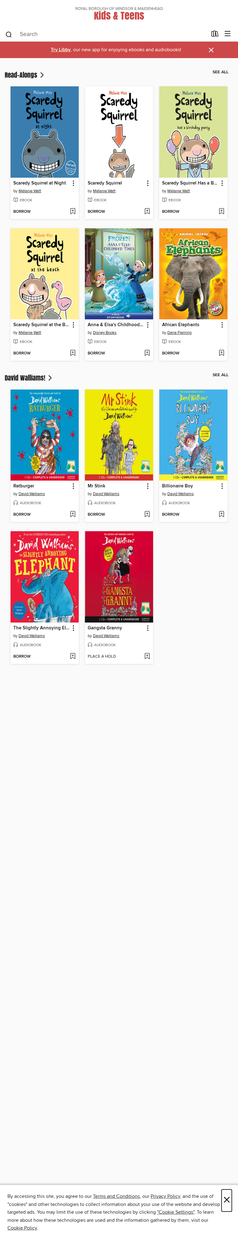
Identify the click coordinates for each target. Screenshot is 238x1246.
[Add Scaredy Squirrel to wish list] (147, 212)
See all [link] (220, 72)
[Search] (9, 34)
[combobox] (106, 34)
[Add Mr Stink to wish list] (147, 515)
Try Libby (61, 50)
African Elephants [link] (180, 325)
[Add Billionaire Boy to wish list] (221, 515)
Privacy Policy (165, 1196)
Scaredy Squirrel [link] (105, 183)
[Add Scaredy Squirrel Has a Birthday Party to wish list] (221, 212)
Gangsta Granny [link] (105, 628)
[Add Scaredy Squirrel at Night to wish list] (73, 212)
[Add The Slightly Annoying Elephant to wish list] (73, 657)
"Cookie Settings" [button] (175, 1212)
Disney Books (105, 332)
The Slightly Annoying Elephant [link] (41, 628)
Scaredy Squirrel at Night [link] (39, 183)
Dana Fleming (179, 332)
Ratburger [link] (23, 486)
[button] (73, 183)
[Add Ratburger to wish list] (73, 515)
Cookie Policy (22, 1228)
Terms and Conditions (116, 1196)
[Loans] (215, 35)
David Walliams (32, 493)
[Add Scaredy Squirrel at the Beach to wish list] (73, 353)
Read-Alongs (22, 75)
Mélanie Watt (30, 191)
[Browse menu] (227, 34)
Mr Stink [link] (96, 486)
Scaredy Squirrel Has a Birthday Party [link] (190, 183)
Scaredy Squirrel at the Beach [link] (41, 325)
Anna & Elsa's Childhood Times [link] (116, 325)
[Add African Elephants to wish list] (221, 353)
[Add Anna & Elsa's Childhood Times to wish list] (147, 353)
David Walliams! (26, 378)
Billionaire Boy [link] (177, 486)
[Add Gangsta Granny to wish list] (147, 657)
